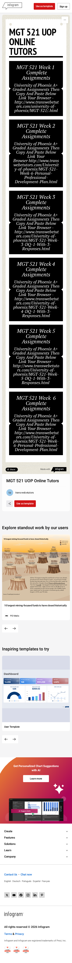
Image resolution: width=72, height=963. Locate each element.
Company (10, 856)
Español (36, 881)
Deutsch (16, 881)
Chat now (26, 874)
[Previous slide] (6, 628)
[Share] (9, 503)
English (7, 881)
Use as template (44, 6)
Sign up (63, 6)
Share (12, 469)
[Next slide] (14, 628)
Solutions (9, 844)
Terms (8, 934)
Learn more (36, 778)
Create (8, 831)
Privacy (19, 934)
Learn (7, 850)
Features (9, 837)
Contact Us (10, 874)
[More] (65, 20)
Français (46, 881)
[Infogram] (12, 6)
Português (26, 881)
